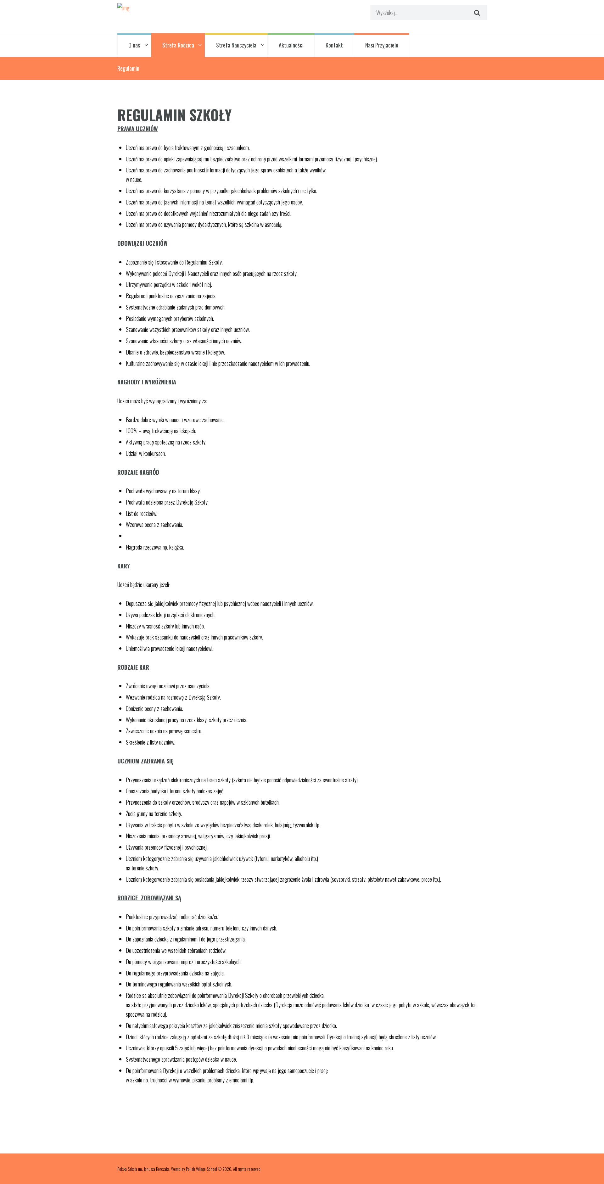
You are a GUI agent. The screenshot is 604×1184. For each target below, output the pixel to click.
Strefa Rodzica (178, 45)
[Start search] (476, 12)
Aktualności (291, 45)
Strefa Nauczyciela (236, 45)
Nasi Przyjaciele (381, 45)
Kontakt (334, 45)
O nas (134, 45)
